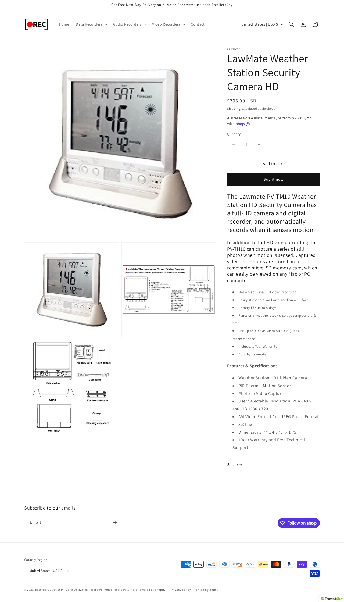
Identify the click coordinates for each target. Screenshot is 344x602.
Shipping (234, 108)
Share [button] (237, 464)
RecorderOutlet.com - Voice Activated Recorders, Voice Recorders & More (86, 590)
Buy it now (273, 179)
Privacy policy (181, 590)
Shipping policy (207, 590)
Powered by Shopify (152, 590)
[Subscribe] (115, 522)
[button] (91, 24)
